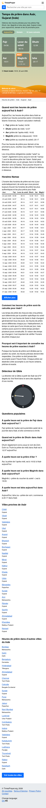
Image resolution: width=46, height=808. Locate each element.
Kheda (4, 572)
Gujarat (23, 100)
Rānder (5, 603)
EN (3, 800)
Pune (4, 697)
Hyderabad (6, 665)
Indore (4, 728)
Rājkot (4, 759)
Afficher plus (9, 297)
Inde (17, 100)
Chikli (4, 509)
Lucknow (5, 715)
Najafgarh (6, 765)
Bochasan (6, 547)
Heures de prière (8, 100)
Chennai (5, 678)
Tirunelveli (6, 753)
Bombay (5, 646)
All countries (7, 791)
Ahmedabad (7, 616)
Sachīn (5, 609)
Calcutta (5, 684)
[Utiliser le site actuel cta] (4, 7)
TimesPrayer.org (8, 2)
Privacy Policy (35, 791)
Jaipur (4, 703)
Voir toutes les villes (13, 775)
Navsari (5, 628)
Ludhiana (6, 747)
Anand (4, 534)
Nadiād (5, 553)
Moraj (4, 559)
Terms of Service (21, 791)
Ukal (4, 528)
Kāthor (4, 565)
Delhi (4, 653)
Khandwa (6, 622)
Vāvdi (4, 515)
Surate (4, 590)
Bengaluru (6, 659)
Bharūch (5, 540)
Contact (5, 793)
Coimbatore (7, 722)
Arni (3, 597)
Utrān (4, 578)
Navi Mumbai (7, 709)
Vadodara (6, 522)
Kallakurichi (7, 740)
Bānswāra (6, 584)
